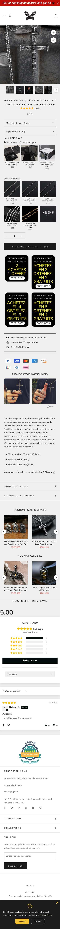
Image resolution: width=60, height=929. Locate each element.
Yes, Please (11, 142)
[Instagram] (19, 808)
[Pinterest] (26, 808)
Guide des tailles (16, 486)
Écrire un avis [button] (30, 660)
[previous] (4, 90)
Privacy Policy (46, 915)
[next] (56, 90)
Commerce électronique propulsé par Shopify (30, 896)
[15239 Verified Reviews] (30, 764)
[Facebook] (5, 808)
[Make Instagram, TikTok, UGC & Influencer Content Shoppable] (50, 407)
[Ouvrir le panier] (56, 15)
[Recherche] (10, 15)
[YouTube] (33, 808)
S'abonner (15, 866)
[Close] (57, 902)
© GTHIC (30, 892)
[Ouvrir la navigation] (4, 16)
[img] (9, 702)
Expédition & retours (19, 495)
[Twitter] (12, 808)
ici (54, 472)
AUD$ (29, 886)
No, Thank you (29, 142)
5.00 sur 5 (38, 628)
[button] (27, 108)
